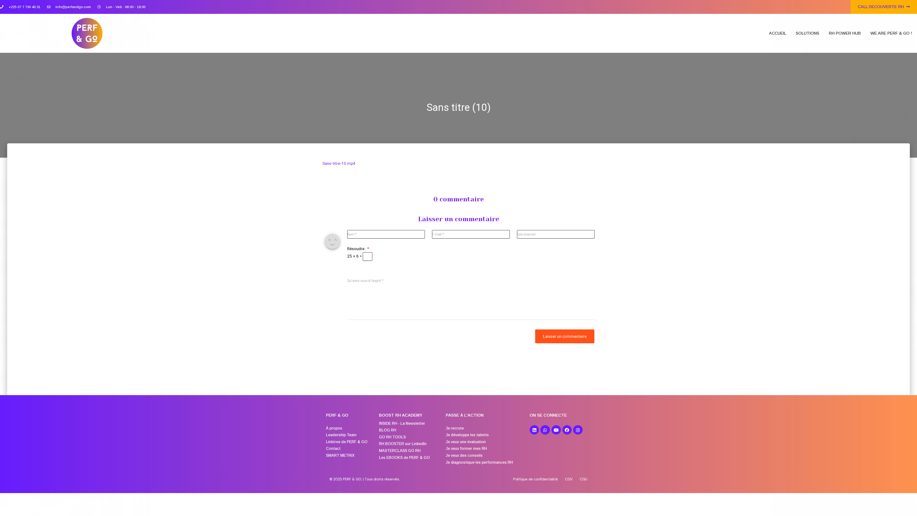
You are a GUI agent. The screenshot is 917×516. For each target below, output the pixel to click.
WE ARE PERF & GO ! (891, 33)
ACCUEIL (777, 33)
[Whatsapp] (545, 430)
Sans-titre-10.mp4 (338, 163)
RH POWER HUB (845, 33)
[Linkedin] (534, 430)
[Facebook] (567, 430)
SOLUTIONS (807, 33)
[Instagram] (578, 430)
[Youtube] (556, 430)
